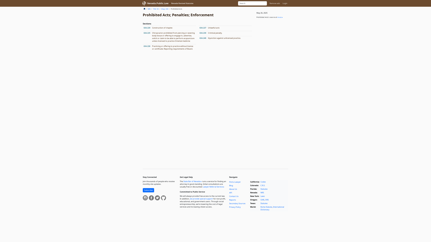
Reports (232, 200)
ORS (267, 200)
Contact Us (234, 196)
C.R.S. (263, 185)
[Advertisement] (271, 57)
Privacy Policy (235, 207)
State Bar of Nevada (191, 181)
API (230, 192)
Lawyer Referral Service (213, 187)
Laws (263, 196)
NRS (149, 9)
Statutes (264, 189)
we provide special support (201, 199)
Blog (231, 185)
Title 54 (156, 9)
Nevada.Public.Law (157, 3)
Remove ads (275, 3)
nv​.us (279, 17)
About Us (233, 189)
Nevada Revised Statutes (182, 3)
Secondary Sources (237, 203)
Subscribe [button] (148, 190)
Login (285, 3)
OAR (262, 200)
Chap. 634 (164, 9)
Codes (263, 182)
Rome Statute (266, 207)
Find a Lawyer (235, 182)
